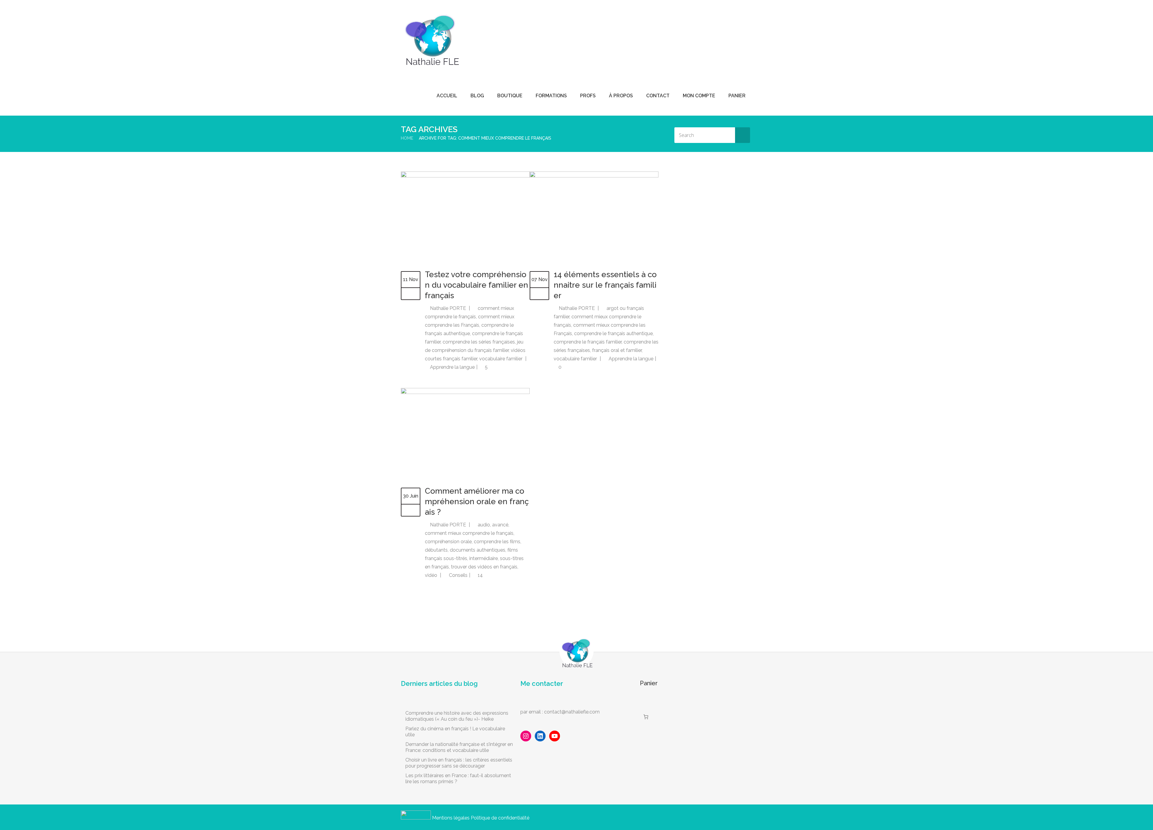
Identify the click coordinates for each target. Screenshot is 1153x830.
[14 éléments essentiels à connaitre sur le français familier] (594, 176)
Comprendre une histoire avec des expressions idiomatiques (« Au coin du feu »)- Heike (456, 716)
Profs (588, 95)
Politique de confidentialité (500, 818)
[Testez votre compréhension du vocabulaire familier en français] (465, 176)
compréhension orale (448, 541)
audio (484, 525)
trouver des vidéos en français (484, 567)
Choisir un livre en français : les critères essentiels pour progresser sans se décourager (458, 763)
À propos (621, 95)
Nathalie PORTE (448, 308)
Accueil (447, 95)
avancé (500, 525)
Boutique (509, 95)
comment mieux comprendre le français (469, 533)
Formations (551, 95)
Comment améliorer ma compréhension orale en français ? (477, 501)
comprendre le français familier (588, 342)
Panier (737, 95)
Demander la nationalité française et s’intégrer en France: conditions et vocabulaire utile (459, 747)
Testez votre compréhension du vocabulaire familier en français (476, 285)
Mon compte (699, 95)
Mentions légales (451, 818)
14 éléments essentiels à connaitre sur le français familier (605, 285)
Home (407, 138)
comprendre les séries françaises (479, 342)
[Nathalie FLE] (431, 36)
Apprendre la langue (452, 367)
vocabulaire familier (500, 359)
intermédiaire (483, 558)
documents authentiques (477, 550)
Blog (477, 95)
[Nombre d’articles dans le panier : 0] (646, 717)
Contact (658, 95)
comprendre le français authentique (613, 333)
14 (480, 575)
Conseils (458, 575)
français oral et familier (617, 350)
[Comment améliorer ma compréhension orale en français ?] (465, 392)
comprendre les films (497, 541)
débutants (436, 550)
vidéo (431, 575)
